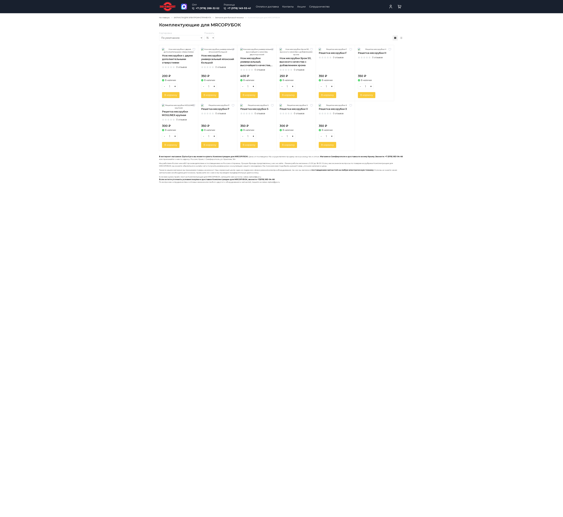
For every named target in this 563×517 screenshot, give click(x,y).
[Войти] (390, 6)
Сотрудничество (319, 6)
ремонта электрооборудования (276, 170)
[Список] (401, 38)
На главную (164, 17)
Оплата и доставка (267, 6)
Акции (301, 6)
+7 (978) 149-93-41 (239, 8)
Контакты (288, 6)
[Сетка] (395, 38)
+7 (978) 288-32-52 (207, 8)
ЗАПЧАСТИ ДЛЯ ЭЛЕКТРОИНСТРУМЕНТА (192, 17)
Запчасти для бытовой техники (229, 17)
